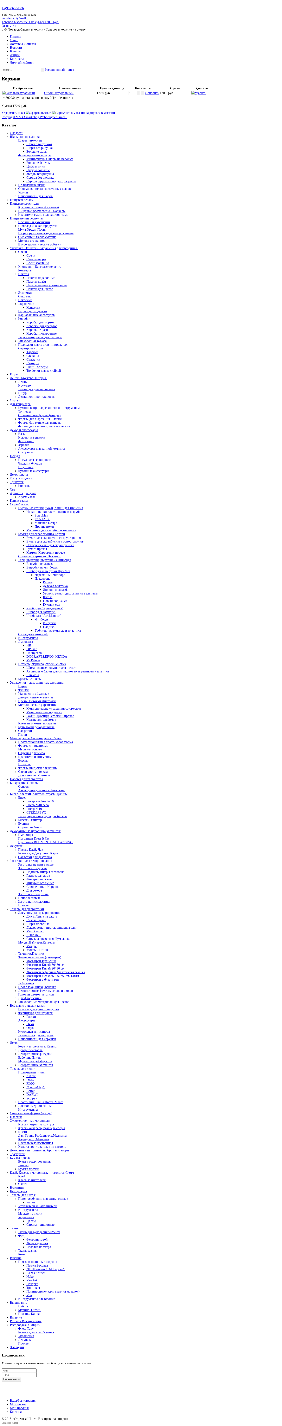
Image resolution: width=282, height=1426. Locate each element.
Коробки (24, 318)
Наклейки (25, 300)
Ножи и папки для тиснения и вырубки (54, 511)
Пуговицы (25, 834)
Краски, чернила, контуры (36, 1124)
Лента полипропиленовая (36, 396)
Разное (47, 582)
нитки (30, 1202)
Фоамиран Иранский (41, 961)
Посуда (15, 456)
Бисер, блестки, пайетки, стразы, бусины (39, 794)
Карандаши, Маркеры (33, 1139)
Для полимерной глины (35, 1106)
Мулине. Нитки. (29, 1310)
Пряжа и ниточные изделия (37, 1261)
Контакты (17, 58)
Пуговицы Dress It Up (33, 838)
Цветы (31, 1221)
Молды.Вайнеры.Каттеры (36, 942)
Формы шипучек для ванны (37, 768)
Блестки (24, 760)
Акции (15, 55)
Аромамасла (27, 497)
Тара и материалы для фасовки (40, 337)
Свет (13, 489)
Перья (22, 686)
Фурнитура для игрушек (35, 1013)
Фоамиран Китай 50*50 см (45, 964)
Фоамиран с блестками (42, 979)
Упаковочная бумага (32, 341)
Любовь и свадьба (55, 589)
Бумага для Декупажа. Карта (38, 853)
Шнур (22, 393)
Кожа (22, 1254)
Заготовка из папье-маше (35, 864)
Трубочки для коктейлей (43, 370)
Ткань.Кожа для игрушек (35, 1035)
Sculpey (31, 1098)
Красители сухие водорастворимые (43, 214)
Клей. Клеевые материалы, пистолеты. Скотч (42, 1172)
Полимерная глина (31, 1072)
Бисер (22, 797)
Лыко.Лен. (33, 935)
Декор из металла (30, 1050)
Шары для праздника (25, 136)
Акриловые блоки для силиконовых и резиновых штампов (68, 671)
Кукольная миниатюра (34, 1031)
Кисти (22, 1131)
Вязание (15, 1258)
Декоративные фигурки (35, 1054)
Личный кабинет (22, 62)
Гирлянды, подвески (32, 311)
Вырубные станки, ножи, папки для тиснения (50, 508)
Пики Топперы (37, 367)
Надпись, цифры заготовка (45, 872)
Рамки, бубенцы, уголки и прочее (50, 716)
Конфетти (33, 307)
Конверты (25, 270)
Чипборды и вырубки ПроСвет (48, 571)
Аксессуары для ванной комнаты (41, 448)
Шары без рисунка (39, 148)
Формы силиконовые (33, 745)
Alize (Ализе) (35, 1273)
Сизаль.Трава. (36, 920)
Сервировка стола (31, 348)
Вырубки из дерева (39, 563)
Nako (30, 1276)
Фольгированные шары (34, 155)
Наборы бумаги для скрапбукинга (50, 545)
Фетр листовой (37, 1239)
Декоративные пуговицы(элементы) (35, 831)
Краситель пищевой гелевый (38, 207)
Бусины (23, 823)
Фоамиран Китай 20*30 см (45, 968)
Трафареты (17, 1154)
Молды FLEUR (37, 950)
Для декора (34, 890)
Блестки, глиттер (30, 820)
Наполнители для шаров (35, 196)
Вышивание (18, 1302)
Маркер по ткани (30, 1213)
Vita (29, 1295)
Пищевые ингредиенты (26, 218)
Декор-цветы (19, 474)
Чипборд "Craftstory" (41, 612)
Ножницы (17, 1187)
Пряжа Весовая (37, 1265)
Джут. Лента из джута (41, 916)
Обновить (152, 93)
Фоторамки (26, 441)
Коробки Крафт (37, 329)
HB (28, 645)
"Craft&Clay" (35, 1087)
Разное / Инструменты (25, 1321)
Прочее (23, 905)
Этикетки (25, 292)
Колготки (25, 485)
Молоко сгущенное (31, 240)
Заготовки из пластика (34, 901)
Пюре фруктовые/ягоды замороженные (45, 233)
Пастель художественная (35, 1143)
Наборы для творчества (26, 779)
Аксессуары (26, 1020)
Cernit (30, 1091)
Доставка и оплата (23, 44)
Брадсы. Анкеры (29, 679)
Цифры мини (35, 166)
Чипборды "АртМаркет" (43, 615)
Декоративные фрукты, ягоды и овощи (45, 990)
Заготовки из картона (33, 894)
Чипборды (42, 619)
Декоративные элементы (35, 697)
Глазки (31, 1016)
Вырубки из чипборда (42, 567)
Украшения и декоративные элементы (37, 682)
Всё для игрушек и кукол (27, 1005)
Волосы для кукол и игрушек (38, 1009)
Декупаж (16, 846)
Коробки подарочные (41, 333)
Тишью (23, 1165)
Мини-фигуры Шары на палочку (49, 159)
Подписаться (11, 1379)
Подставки (25, 467)
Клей (21, 1176)
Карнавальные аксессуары (36, 315)
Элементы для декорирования (39, 912)
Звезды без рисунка (40, 174)
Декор (14, 1042)
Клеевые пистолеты (32, 1180)
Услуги (23, 192)
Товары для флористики (27, 909)
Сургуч (15, 400)
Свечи (22, 252)
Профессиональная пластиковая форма (45, 742)
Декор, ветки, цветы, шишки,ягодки (51, 927)
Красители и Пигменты (35, 756)
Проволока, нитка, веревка (37, 987)
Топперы (24, 411)
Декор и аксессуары (24, 430)
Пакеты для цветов (39, 289)
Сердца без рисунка (40, 177)
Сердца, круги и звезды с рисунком (51, 181)
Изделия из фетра (38, 1247)
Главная (15, 36)
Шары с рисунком (39, 144)
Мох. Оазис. (35, 931)
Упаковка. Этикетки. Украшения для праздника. (44, 248)
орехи (15, 1422)
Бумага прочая (36, 549)
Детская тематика (55, 586)
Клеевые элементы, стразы (37, 723)
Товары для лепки (22, 1068)
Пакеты (23, 274)
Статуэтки (25, 452)
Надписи (49, 627)
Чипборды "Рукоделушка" (44, 608)
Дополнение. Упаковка (34, 775)
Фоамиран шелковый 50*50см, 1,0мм (52, 976)
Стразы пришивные (40, 1224)
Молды (31, 946)
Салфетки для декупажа (35, 857)
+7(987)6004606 (13, 8)
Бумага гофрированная (34, 1161)
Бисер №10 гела (37, 805)
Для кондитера (20, 404)
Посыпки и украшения (34, 222)
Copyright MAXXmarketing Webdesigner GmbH (34, 117)
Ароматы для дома (23, 493)
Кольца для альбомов (41, 719)
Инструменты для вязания (36, 1299)
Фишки (23, 690)
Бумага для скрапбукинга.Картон (41, 534)
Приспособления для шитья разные (43, 1198)
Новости (16, 47)
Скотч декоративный (33, 634)
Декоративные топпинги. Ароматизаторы (39, 1150)
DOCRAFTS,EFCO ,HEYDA (46, 656)
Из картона (42, 578)
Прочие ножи (44, 526)
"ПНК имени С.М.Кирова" (45, 1269)
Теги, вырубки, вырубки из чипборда (44, 560)
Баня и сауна (19, 500)
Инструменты (28, 638)
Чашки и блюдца (30, 463)
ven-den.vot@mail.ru (15, 18)
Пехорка (32, 1284)
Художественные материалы (30, 1120)
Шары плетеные (37, 924)
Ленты (22, 381)
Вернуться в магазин (100, 112)
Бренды (15, 51)
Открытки (25, 296)
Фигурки (49, 623)
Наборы (23, 1306)
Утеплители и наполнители (37, 1206)
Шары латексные (30, 140)
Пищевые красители (24, 203)
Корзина (16, 1411)
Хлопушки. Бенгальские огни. (39, 266)
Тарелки (32, 352)
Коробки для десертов (41, 326)
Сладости (16, 133)
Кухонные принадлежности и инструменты (49, 407)
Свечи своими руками (34, 771)
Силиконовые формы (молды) (39, 415)
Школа (47, 597)
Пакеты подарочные (40, 278)
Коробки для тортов (40, 322)
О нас (14, 40)
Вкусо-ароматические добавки (39, 244)
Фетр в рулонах (37, 1243)
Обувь (30, 1028)
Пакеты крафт (36, 281)
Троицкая (33, 1287)
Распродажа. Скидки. (25, 1325)
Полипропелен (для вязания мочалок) (52, 1291)
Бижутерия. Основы (24, 782)
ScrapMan (41, 515)
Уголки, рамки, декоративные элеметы (70, 593)
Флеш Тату (26, 1328)
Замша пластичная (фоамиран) (39, 957)
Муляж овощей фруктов (35, 1061)
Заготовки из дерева (32, 868)
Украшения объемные (33, 693)
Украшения (26, 303)
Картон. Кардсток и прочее (45, 552)
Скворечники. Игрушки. (43, 886)
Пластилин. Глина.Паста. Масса (40, 1102)
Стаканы (32, 355)
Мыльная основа (30, 749)
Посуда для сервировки (34, 459)
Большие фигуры (38, 162)
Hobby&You (34, 653)
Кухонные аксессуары (33, 471)
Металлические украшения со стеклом (53, 708)
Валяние (16, 1317)
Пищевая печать (21, 200)
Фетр (21, 1235)
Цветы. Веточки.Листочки (37, 701)
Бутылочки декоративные (36, 727)
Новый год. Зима (55, 601)
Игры (14, 374)
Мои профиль (19, 1408)
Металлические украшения (37, 705)
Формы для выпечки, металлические (44, 426)
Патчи (22, 734)
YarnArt (31, 1280)
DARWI (32, 1094)
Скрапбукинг (19, 504)
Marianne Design (46, 523)
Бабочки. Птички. (30, 1057)
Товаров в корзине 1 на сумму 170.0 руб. (30, 22)
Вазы (21, 433)
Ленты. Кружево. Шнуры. (28, 378)
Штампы (32, 675)
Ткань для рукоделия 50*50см (39, 1232)
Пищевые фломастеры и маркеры (41, 211)
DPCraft (31, 649)
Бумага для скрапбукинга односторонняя (55, 541)
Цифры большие (38, 170)
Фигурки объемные (40, 883)
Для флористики (29, 998)
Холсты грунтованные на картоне (42, 1146)
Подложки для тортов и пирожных (43, 344)
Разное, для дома (38, 875)
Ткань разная (27, 1250)
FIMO (30, 1083)
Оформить (9, 25)
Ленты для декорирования (36, 389)
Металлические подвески (44, 712)
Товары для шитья (23, 1195)
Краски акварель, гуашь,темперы (41, 1128)
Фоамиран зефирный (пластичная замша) (55, 972)
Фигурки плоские (39, 879)
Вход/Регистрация (23, 1400)
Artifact (31, 1076)
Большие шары (36, 151)
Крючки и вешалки (31, 437)
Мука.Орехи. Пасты (32, 229)
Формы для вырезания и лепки (40, 419)
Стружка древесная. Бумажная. (48, 938)
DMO (30, 1080)
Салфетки (33, 359)
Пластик (16, 1117)
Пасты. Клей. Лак (30, 849)
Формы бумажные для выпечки (40, 422)
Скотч (22, 1183)
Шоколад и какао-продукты (37, 226)
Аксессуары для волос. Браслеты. (41, 790)
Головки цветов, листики (36, 994)
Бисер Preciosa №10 (40, 801)
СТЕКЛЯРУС (36, 812)
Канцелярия (18, 1191)
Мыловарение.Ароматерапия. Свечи (36, 738)
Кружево (24, 385)
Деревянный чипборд (50, 575)
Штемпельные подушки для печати (51, 667)
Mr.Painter (33, 660)
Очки (30, 1024)
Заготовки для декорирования (31, 860)
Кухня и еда (51, 604)
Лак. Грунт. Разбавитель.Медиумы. (43, 1135)
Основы (24, 786)
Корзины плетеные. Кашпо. (37, 1046)
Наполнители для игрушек (37, 1039)
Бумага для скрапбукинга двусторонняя (54, 537)
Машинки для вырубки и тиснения (51, 530)
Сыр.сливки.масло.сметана (37, 237)
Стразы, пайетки (30, 827)
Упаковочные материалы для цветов (43, 1002)
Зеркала (23, 445)
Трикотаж (17, 482)
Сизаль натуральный (58, 93)
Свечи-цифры (36, 259)
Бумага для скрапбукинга (36, 1332)
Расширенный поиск (59, 69)
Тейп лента (26, 983)
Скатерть (32, 363)
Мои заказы (18, 1404)
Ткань (14, 1228)
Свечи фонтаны (37, 263)
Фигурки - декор (21, 478)
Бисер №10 (34, 808)
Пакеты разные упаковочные (46, 285)
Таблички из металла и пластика (58, 630)
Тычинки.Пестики (31, 953)
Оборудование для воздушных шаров (44, 188)
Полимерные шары (31, 185)
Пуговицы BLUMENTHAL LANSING (45, 842)
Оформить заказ (14, 112)
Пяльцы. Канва (29, 1313)
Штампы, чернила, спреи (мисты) (42, 664)
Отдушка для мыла (31, 753)
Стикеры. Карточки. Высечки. (39, 556)
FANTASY (42, 519)
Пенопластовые (29, 898)
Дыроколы (25, 641)
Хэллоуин (17, 1347)
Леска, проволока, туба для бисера (42, 816)
